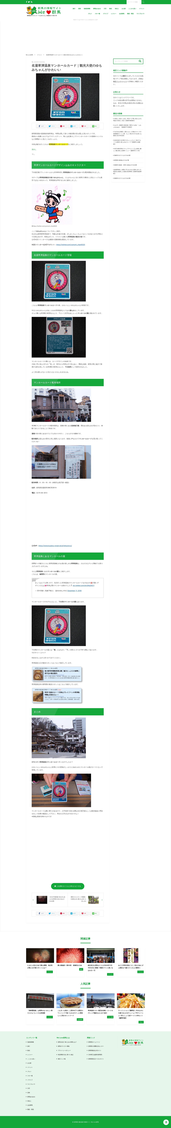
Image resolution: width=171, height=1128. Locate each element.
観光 (110, 8)
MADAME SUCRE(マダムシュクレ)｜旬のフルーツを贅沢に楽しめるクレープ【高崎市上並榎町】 (127, 142)
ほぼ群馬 (121, 13)
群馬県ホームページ (94, 1042)
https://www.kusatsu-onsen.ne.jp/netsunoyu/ (55, 546)
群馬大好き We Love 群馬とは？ (67, 1042)
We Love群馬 (29, 55)
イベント (141, 8)
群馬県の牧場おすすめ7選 (121, 160)
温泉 (79, 8)
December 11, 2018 (74, 591)
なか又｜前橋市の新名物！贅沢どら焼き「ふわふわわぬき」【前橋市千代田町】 (127, 126)
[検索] (140, 61)
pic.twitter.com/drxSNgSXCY (84, 585)
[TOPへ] (166, 1122)
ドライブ (105, 13)
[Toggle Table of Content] (33, 155)
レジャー (113, 13)
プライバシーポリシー (64, 1050)
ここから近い (132, 8)
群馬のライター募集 (63, 1046)
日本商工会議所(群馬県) (95, 1054)
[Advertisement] (85, 39)
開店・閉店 (130, 13)
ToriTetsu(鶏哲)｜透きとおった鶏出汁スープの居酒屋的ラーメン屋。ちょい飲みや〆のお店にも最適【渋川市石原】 (127, 133)
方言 (105, 8)
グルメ (90, 13)
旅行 (74, 8)
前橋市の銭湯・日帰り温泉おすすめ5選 (125, 165)
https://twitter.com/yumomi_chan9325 (70, 245)
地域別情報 (87, 8)
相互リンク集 (62, 1059)
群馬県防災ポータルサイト (96, 1059)
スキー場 (97, 13)
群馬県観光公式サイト (94, 1050)
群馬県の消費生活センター (96, 1046)
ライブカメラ (140, 13)
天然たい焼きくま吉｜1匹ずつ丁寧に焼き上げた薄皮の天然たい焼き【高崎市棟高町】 (127, 119)
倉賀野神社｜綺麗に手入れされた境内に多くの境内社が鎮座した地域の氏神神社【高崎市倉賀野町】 (127, 171)
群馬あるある (97, 8)
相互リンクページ (119, 81)
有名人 (117, 8)
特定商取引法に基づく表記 (65, 1054)
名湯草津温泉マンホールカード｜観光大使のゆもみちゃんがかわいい (64, 55)
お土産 (124, 8)
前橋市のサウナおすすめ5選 (122, 178)
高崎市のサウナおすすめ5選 (122, 155)
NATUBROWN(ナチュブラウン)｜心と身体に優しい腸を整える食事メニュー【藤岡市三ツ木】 (127, 149)
